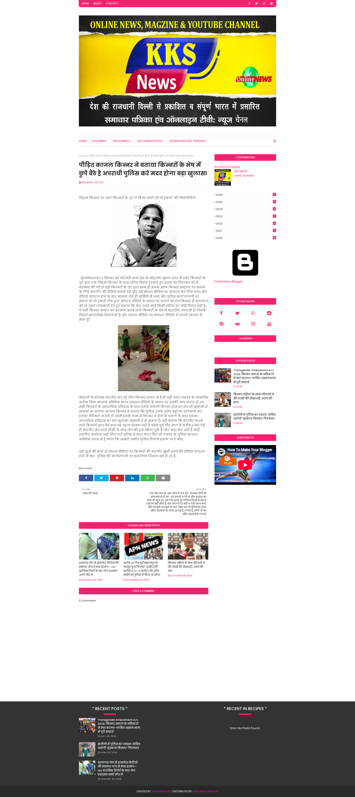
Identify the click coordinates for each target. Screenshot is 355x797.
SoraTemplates (161, 791)
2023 (245, 216)
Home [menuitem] (83, 141)
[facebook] (249, 3)
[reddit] (269, 313)
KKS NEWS (87, 182)
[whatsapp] (253, 313)
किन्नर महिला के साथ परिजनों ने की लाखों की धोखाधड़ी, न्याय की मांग (186, 567)
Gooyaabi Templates (205, 791)
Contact (112, 3)
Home (85, 3)
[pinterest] (271, 3)
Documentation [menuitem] (149, 141)
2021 (246, 231)
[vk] (237, 323)
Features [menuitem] (98, 141)
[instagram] (264, 3)
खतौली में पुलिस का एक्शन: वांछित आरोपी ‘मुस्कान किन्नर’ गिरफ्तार (254, 417)
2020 (246, 238)
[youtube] (269, 323)
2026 (245, 195)
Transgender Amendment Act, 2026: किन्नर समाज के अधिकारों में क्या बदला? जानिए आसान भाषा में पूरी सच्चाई (254, 376)
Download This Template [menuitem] (187, 141)
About (97, 3)
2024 (246, 209)
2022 (246, 224)
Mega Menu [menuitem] (121, 141)
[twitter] (256, 3)
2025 (246, 202)
